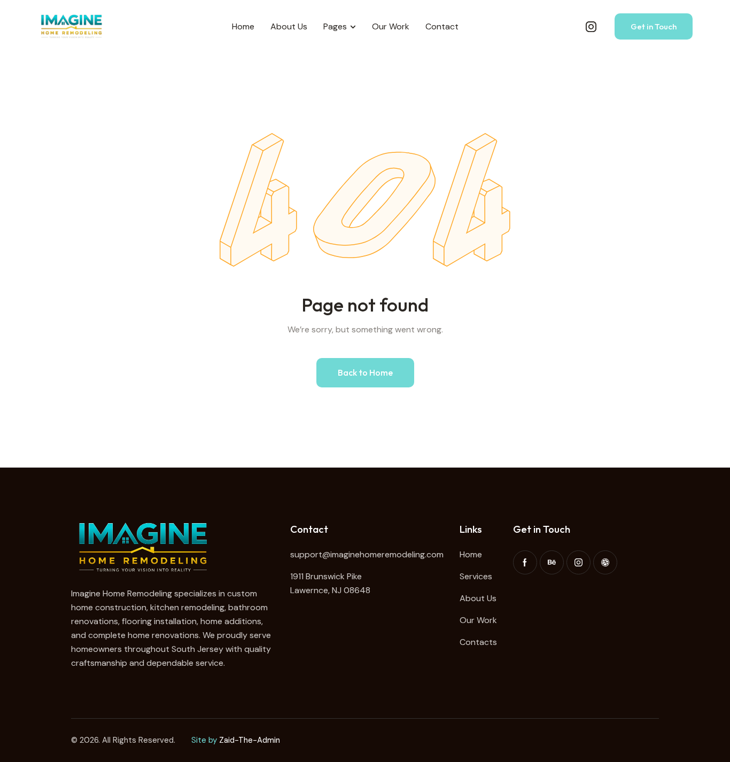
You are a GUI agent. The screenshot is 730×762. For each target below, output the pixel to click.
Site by (204, 740)
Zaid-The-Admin (249, 740)
